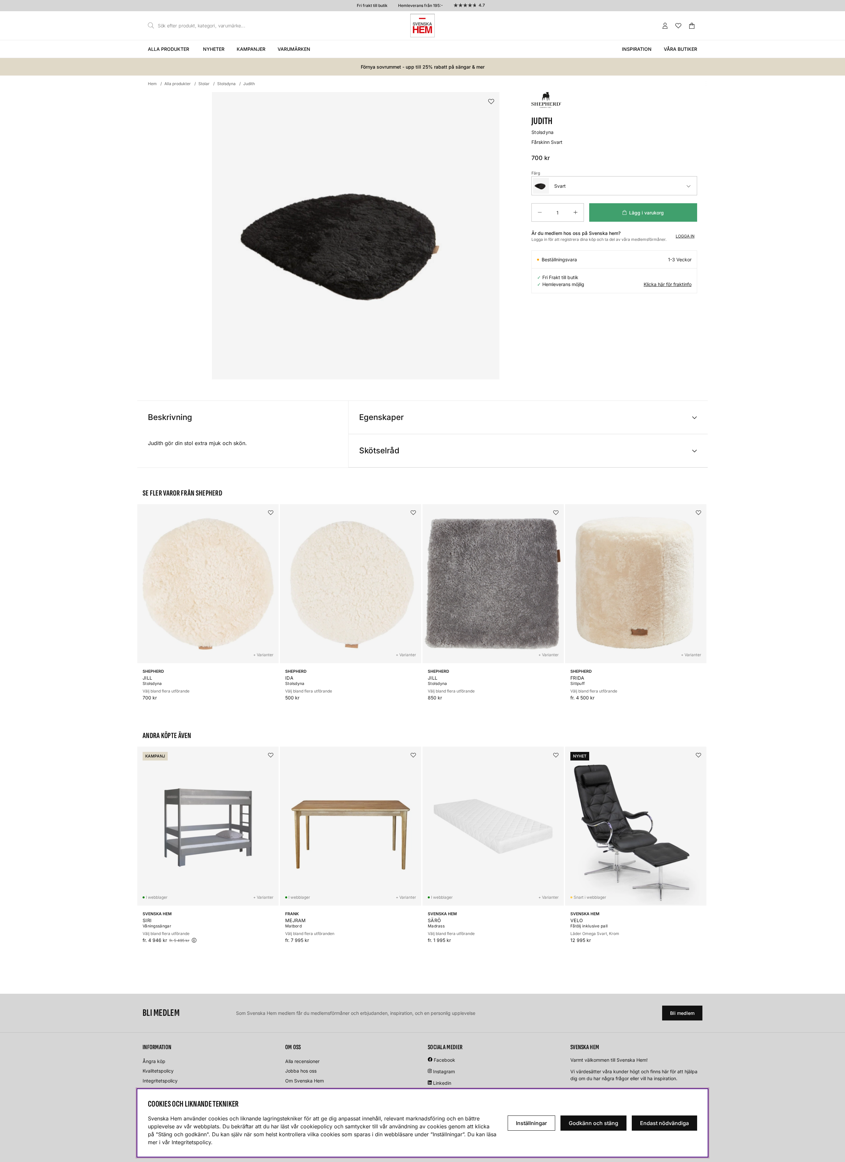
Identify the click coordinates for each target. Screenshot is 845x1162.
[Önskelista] (678, 25)
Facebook (444, 1060)
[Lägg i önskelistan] (491, 101)
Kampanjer (251, 49)
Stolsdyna (226, 83)
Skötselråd (379, 450)
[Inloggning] (665, 25)
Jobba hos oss (301, 1071)
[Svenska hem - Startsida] (422, 25)
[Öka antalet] (575, 212)
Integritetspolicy (160, 1080)
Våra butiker (680, 49)
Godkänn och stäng (593, 1123)
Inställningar (531, 1123)
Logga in (685, 236)
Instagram (444, 1071)
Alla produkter (168, 49)
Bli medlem (682, 1013)
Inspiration (637, 49)
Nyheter (213, 49)
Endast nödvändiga (664, 1123)
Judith (249, 83)
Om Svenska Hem (304, 1080)
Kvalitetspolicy (158, 1071)
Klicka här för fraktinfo (668, 284)
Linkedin (442, 1083)
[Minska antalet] (540, 212)
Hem (152, 83)
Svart (560, 186)
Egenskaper (381, 417)
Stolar (204, 83)
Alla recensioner (302, 1061)
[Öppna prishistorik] (194, 940)
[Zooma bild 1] (355, 235)
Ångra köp (154, 1061)
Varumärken (294, 49)
